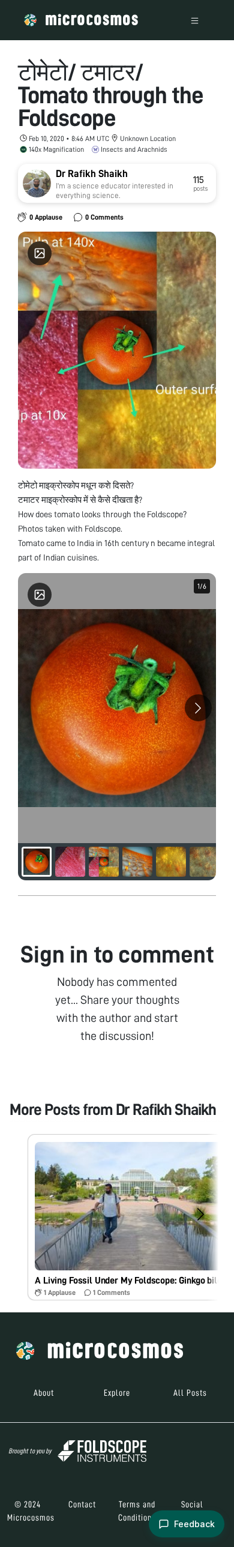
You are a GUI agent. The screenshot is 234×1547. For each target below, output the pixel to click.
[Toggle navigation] (194, 20)
